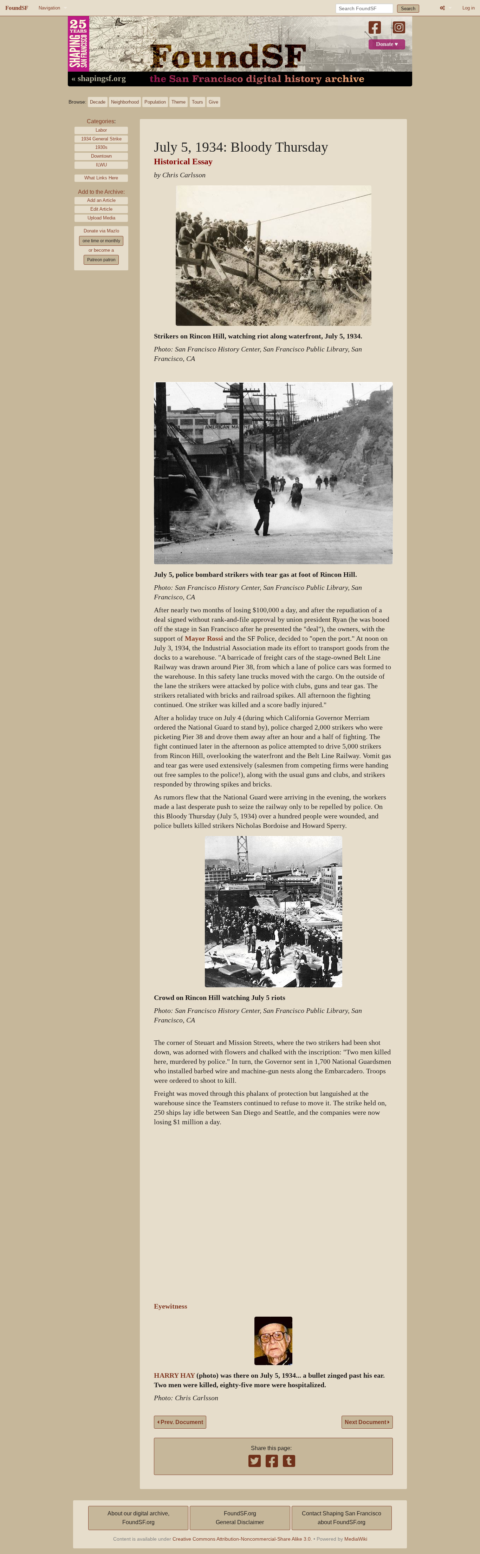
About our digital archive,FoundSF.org (138, 1518)
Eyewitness (170, 1306)
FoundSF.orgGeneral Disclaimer (240, 1518)
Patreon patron (101, 260)
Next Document (366, 1422)
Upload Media (101, 217)
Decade (97, 102)
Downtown (101, 156)
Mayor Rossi (204, 638)
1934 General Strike (101, 138)
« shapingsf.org (98, 78)
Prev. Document (181, 1422)
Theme (178, 102)
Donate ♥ (387, 44)
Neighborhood (125, 102)
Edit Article (101, 209)
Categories (100, 121)
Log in (468, 8)
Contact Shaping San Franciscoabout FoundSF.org (341, 1518)
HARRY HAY (174, 1375)
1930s (101, 147)
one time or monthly (101, 241)
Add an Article (101, 200)
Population (155, 102)
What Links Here (101, 177)
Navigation (49, 8)
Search (408, 8)
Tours (197, 102)
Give (213, 102)
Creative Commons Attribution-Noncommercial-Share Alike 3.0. (242, 1539)
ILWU (101, 164)
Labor (101, 130)
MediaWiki (355, 1539)
